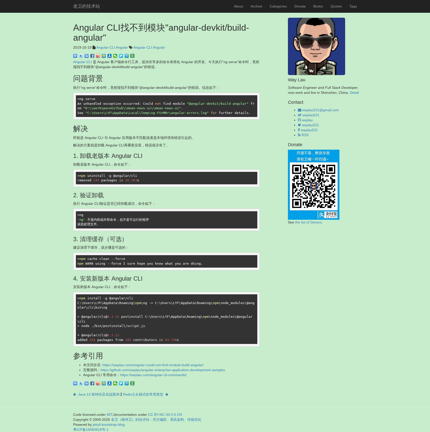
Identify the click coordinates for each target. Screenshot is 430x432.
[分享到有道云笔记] (121, 56)
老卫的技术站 (86, 6)
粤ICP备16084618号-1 (90, 430)
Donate (300, 6)
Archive (256, 6)
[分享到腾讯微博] (127, 56)
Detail (354, 93)
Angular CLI (105, 47)
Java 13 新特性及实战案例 (97, 394)
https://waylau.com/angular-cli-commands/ (153, 375)
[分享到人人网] (110, 56)
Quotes (336, 6)
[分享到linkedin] (87, 56)
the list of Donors (308, 222)
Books (318, 6)
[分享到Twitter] (81, 56)
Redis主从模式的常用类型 (144, 394)
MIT (109, 415)
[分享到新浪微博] (98, 56)
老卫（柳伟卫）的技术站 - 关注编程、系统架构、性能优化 (156, 420)
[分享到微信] (115, 56)
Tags (353, 6)
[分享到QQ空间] (104, 56)
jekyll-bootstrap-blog (109, 425)
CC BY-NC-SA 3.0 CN (165, 415)
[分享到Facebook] (92, 56)
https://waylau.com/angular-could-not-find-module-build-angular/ (153, 365)
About (238, 6)
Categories (278, 6)
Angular (122, 47)
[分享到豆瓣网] (132, 56)
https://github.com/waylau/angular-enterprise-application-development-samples (163, 370)
